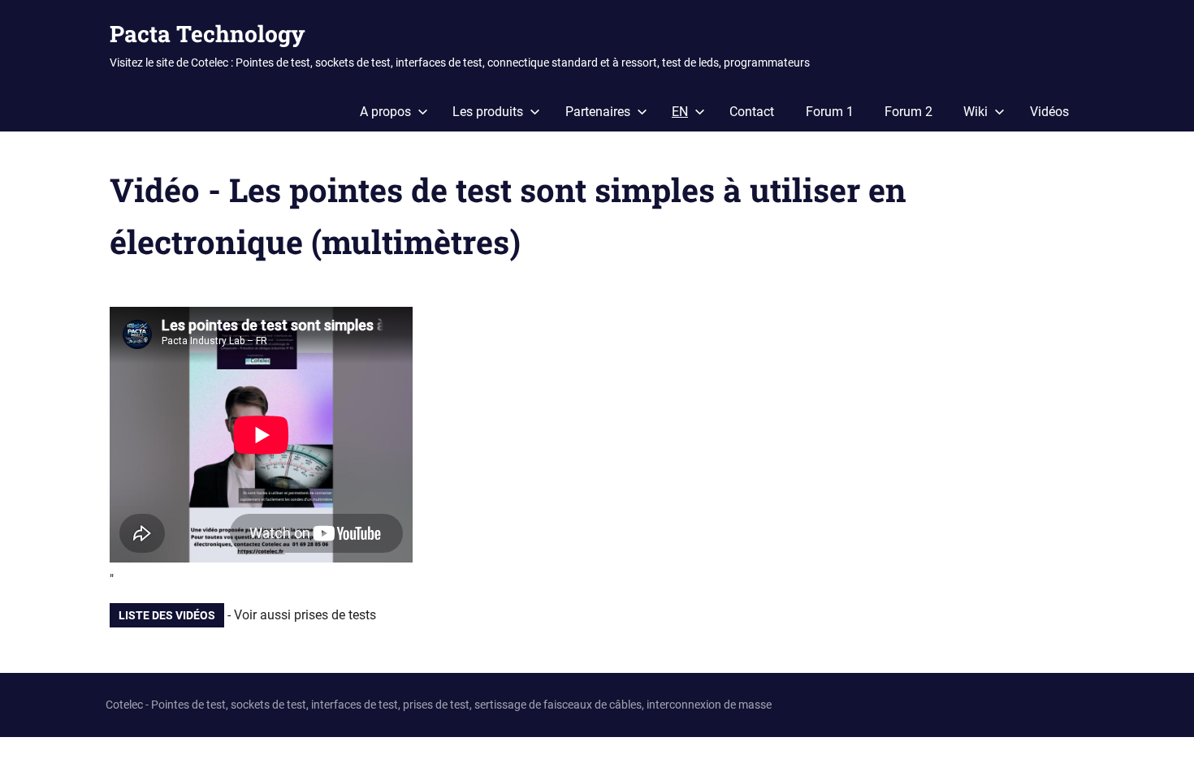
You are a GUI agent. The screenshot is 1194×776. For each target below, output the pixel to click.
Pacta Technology (207, 34)
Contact (751, 111)
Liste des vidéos (167, 615)
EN (680, 111)
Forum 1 (830, 111)
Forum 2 (908, 111)
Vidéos (1049, 111)
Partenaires (597, 111)
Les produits (487, 111)
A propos (385, 111)
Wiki (975, 111)
